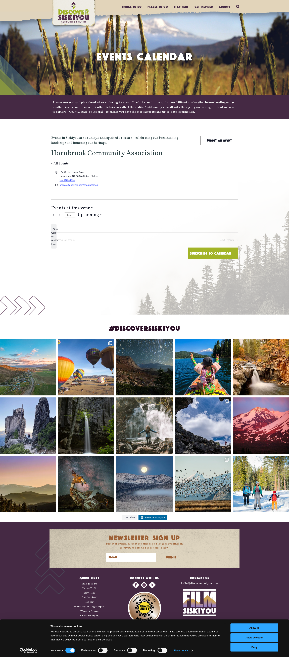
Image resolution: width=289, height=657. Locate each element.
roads (69, 107)
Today (69, 214)
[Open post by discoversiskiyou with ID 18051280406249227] (203, 425)
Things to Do (89, 584)
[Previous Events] (53, 215)
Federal (98, 112)
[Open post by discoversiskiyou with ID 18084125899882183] (28, 425)
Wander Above (89, 611)
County (74, 112)
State (83, 112)
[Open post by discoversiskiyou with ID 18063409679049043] (203, 367)
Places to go (158, 7)
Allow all (254, 627)
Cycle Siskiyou (89, 616)
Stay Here (181, 7)
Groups (224, 7)
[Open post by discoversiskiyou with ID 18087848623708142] (144, 425)
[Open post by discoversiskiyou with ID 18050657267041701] (144, 484)
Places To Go (90, 588)
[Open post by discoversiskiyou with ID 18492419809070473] (144, 367)
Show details (180, 650)
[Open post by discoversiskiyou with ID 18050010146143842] (86, 484)
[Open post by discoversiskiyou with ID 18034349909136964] (203, 484)
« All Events (60, 163)
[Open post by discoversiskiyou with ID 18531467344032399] (28, 367)
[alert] (54, 236)
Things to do (131, 7)
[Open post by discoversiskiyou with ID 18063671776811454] (28, 484)
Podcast (89, 602)
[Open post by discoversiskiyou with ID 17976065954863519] (86, 425)
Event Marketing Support (90, 607)
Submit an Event (219, 140)
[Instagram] (144, 584)
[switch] (103, 650)
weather (58, 107)
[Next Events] (60, 215)
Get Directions (67, 180)
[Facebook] (135, 584)
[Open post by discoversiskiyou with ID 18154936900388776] (86, 367)
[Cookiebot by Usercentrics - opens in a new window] (28, 650)
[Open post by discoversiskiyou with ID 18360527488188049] (261, 484)
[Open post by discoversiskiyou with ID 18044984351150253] (261, 425)
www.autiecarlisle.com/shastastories (79, 185)
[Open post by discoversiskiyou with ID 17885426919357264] (261, 367)
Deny (254, 647)
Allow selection (254, 637)
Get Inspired (204, 7)
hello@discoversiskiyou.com (199, 583)
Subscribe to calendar (210, 253)
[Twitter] (152, 584)
